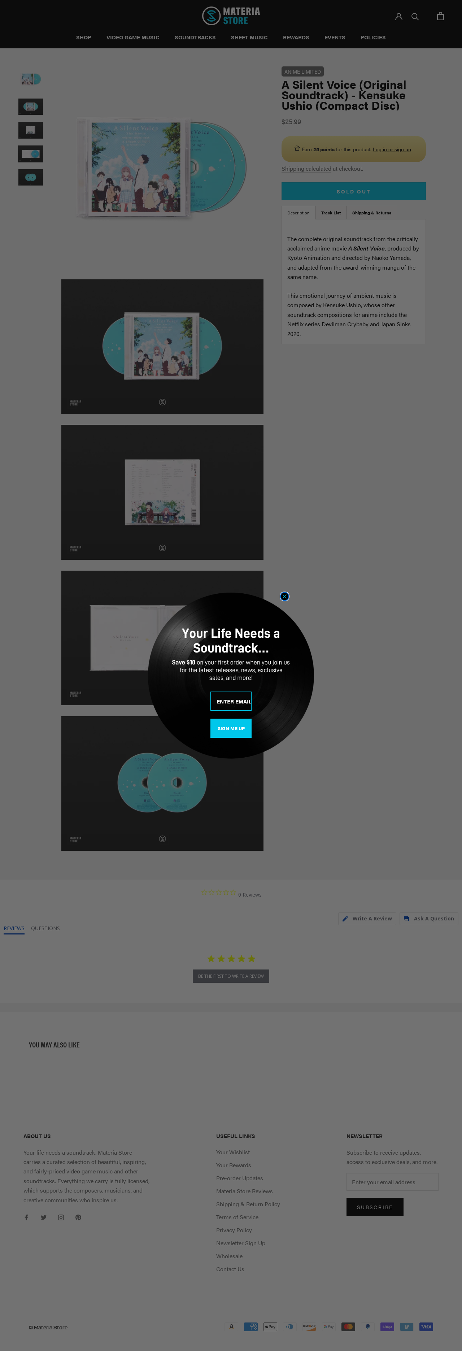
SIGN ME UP (231, 728)
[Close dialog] (284, 596)
